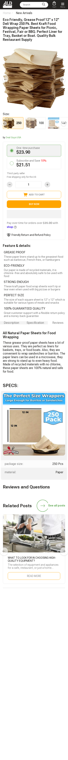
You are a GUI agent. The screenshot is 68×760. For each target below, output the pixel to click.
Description (11, 322)
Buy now (34, 204)
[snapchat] (16, 639)
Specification (35, 322)
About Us (41, 699)
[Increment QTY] (47, 184)
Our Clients (42, 693)
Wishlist (41, 688)
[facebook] (34, 639)
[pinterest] (61, 639)
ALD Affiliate (43, 666)
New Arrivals (24, 13)
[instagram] (43, 639)
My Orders (8, 688)
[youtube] (52, 639)
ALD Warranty (10, 672)
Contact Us (8, 699)
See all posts (56, 505)
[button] (34, 214)
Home (7, 13)
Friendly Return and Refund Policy (31, 234)
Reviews (57, 322)
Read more (34, 576)
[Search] (43, 5)
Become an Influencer (48, 672)
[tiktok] (7, 639)
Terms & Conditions (47, 704)
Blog (5, 666)
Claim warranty (11, 693)
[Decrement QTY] (9, 184)
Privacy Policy (44, 709)
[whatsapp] (25, 639)
